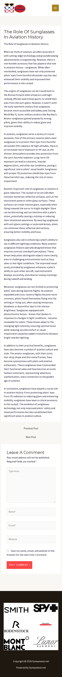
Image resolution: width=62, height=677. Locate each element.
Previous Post (31, 428)
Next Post (31, 437)
